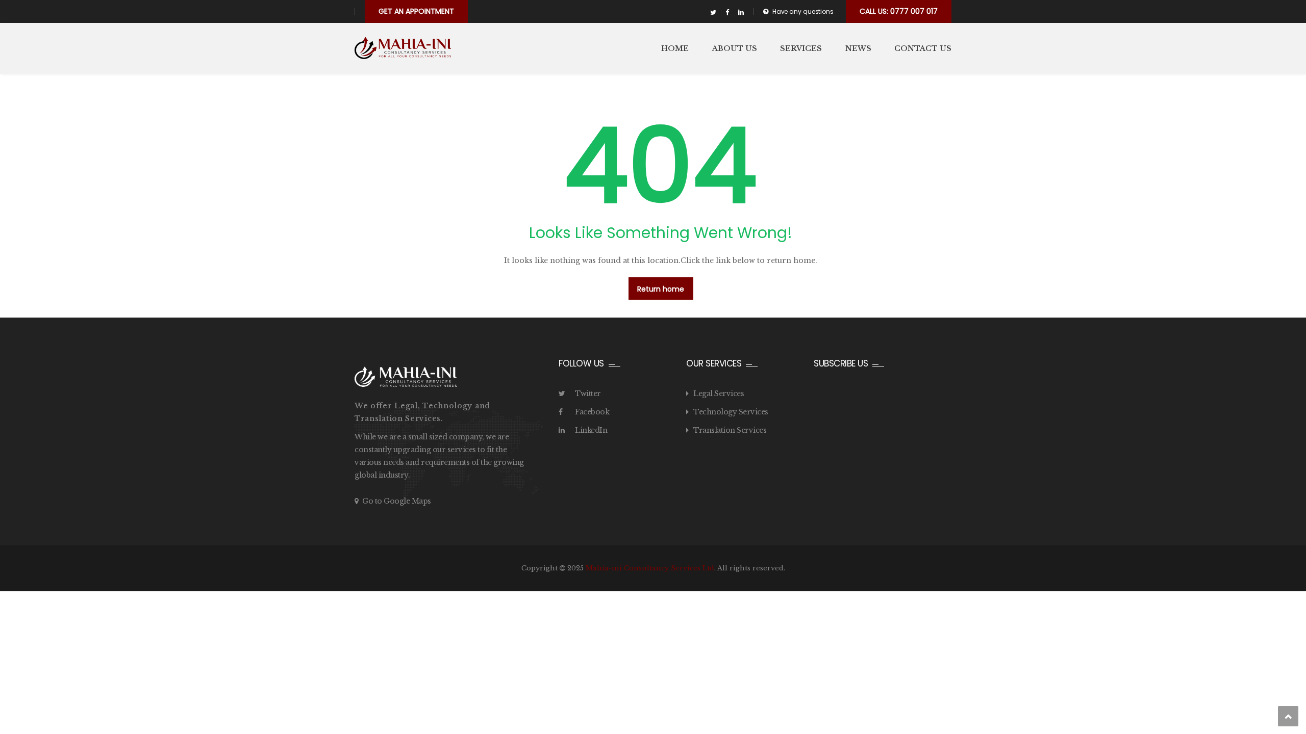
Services (801, 48)
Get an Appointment (416, 11)
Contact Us (922, 48)
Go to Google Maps (396, 501)
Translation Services (729, 430)
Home (675, 48)
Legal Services (718, 393)
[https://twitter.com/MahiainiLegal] (713, 12)
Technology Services (730, 411)
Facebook (592, 411)
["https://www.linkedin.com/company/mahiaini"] (741, 12)
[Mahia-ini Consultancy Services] (403, 48)
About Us (734, 48)
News (858, 48)
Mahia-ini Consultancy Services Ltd (650, 568)
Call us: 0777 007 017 (899, 11)
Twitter (588, 393)
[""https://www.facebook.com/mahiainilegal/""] (727, 12)
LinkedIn (591, 430)
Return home (660, 289)
